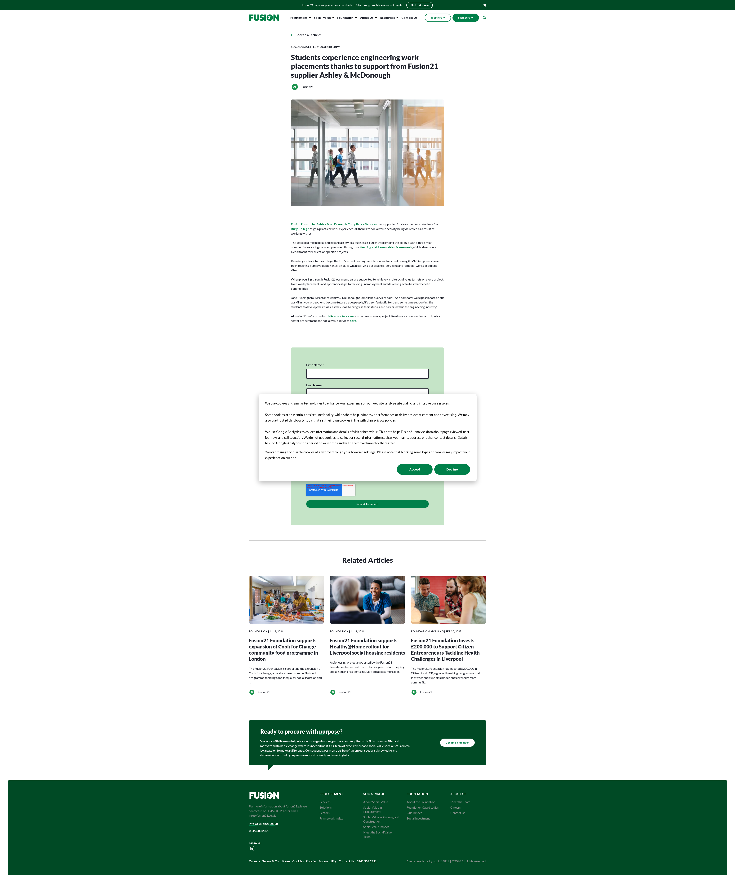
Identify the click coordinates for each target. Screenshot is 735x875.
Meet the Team (460, 802)
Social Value (322, 17)
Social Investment (418, 818)
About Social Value (375, 802)
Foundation (345, 17)
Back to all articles (309, 35)
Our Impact (414, 813)
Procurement (297, 17)
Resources (387, 17)
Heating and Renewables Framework (386, 247)
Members (464, 17)
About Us (366, 17)
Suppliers (436, 17)
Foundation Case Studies (423, 807)
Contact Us (409, 17)
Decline (452, 469)
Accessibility (328, 861)
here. (353, 320)
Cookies (298, 861)
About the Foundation (421, 802)
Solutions (326, 807)
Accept (414, 469)
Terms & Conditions (276, 861)
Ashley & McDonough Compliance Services (347, 224)
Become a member (457, 742)
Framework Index (331, 818)
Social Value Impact (376, 827)
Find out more (420, 5)
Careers (455, 807)
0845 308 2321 (259, 831)
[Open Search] (484, 17)
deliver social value (340, 316)
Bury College (300, 229)
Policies (311, 861)
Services (325, 802)
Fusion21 (307, 87)
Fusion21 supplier (304, 224)
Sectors (325, 813)
